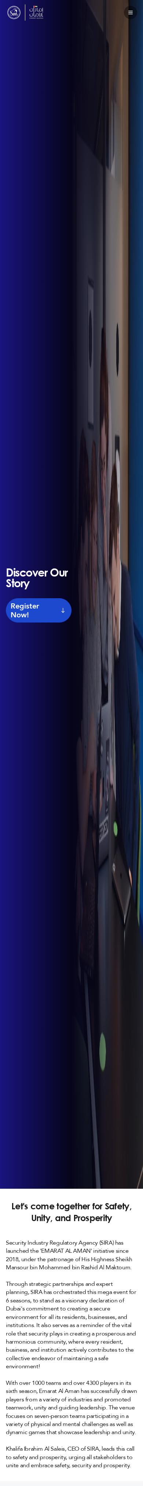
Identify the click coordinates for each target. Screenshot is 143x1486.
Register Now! (25, 610)
